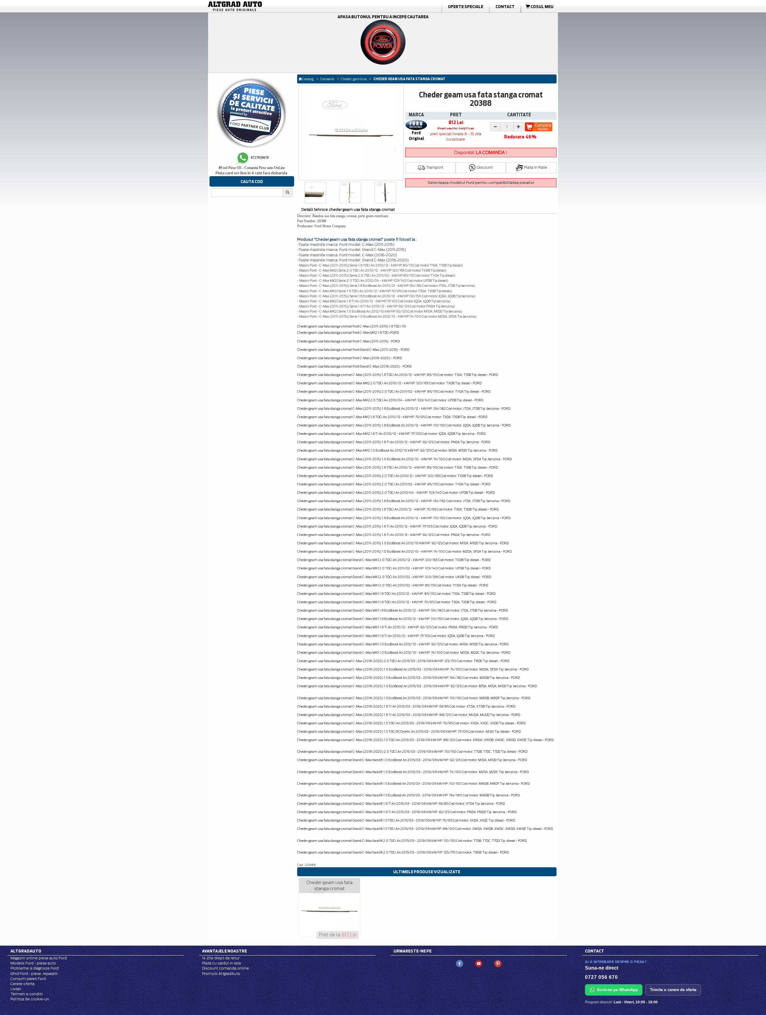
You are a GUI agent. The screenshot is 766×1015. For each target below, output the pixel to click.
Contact (505, 6)
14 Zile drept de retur (220, 958)
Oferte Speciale (465, 6)
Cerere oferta (22, 984)
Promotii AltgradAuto (221, 973)
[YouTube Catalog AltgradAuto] (478, 963)
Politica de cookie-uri (29, 999)
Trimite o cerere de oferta (673, 989)
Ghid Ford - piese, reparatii (33, 973)
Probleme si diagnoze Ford (34, 968)
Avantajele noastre (224, 951)
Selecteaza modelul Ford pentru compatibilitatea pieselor (481, 182)
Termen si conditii (26, 994)
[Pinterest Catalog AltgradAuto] (497, 963)
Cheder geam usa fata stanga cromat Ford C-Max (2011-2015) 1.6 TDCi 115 (351, 326)
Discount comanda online (225, 968)
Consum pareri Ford (28, 978)
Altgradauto (25, 951)
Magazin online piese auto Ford (38, 958)
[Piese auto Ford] (263, 6)
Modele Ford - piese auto (33, 963)
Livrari (15, 989)
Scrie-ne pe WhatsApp (617, 989)
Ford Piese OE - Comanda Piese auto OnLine (252, 168)
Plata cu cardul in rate (221, 963)
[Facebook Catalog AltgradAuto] (459, 963)
